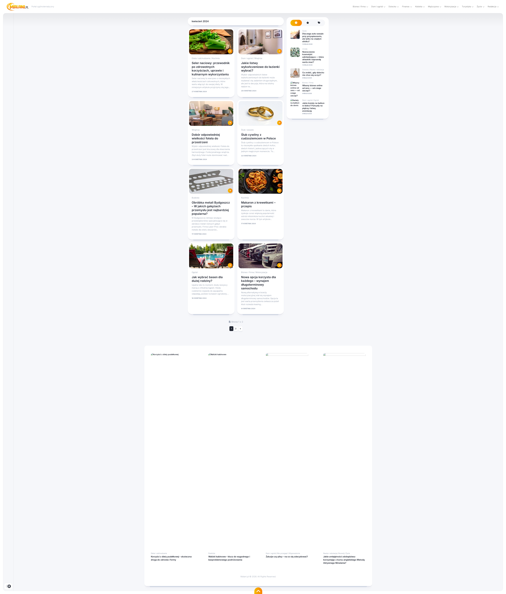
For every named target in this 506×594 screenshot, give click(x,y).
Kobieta (418, 6)
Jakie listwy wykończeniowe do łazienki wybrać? (260, 66)
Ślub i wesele (247, 130)
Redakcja (492, 6)
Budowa (195, 197)
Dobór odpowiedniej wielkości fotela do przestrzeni (206, 138)
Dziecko (392, 6)
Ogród (195, 272)
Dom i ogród (377, 6)
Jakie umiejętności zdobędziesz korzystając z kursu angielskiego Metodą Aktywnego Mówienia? (344, 559)
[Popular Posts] (307, 23)
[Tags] (319, 23)
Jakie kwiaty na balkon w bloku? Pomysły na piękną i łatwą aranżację (313, 107)
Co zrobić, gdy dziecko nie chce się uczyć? (313, 73)
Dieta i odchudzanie (201, 58)
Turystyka (466, 6)
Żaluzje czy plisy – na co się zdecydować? (287, 556)
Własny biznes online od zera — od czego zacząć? (312, 88)
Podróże (211, 553)
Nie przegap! (282, 553)
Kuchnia (216, 58)
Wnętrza (258, 58)
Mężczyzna (433, 6)
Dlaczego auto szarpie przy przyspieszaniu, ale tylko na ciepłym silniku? (312, 37)
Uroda (304, 49)
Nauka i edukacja (317, 70)
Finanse (405, 6)
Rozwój (341, 553)
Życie (479, 6)
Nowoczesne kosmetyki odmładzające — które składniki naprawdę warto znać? (313, 57)
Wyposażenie (294, 553)
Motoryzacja (450, 6)
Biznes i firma (359, 6)
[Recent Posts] (296, 23)
